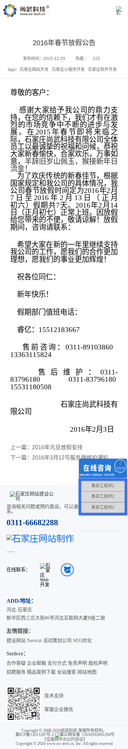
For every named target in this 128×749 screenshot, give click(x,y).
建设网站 (16, 640)
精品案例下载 (41, 672)
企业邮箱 (36, 663)
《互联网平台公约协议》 (64, 739)
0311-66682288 (32, 522)
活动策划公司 (57, 640)
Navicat (34, 640)
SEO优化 (82, 640)
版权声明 (98, 663)
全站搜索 (66, 672)
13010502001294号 (98, 735)
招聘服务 (16, 672)
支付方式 (57, 663)
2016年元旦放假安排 (57, 447)
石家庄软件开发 (102, 69)
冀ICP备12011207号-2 (34, 735)
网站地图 (87, 672)
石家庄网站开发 (34, 69)
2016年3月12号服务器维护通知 (70, 458)
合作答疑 (16, 663)
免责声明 (77, 663)
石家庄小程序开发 (68, 69)
